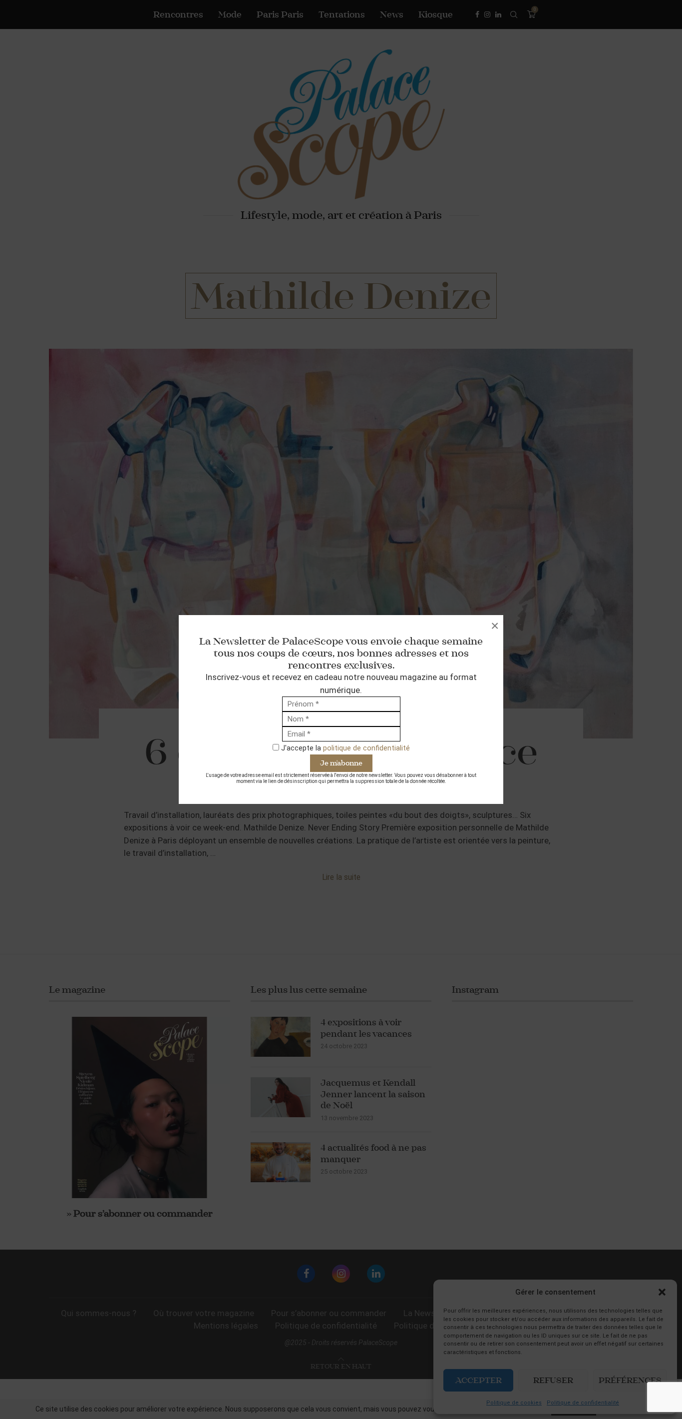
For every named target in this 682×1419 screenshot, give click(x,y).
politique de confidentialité (366, 748)
